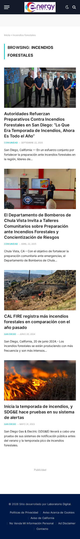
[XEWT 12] (40, 7)
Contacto (42, 528)
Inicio (7, 35)
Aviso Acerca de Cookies (58, 512)
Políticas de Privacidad (24, 512)
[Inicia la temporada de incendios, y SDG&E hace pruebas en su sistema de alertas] (40, 380)
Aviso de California (42, 518)
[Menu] (6, 7)
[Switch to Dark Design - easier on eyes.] (67, 7)
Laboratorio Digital (59, 504)
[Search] (74, 7)
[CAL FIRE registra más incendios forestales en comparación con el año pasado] (40, 290)
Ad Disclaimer (66, 523)
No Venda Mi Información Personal (31, 523)
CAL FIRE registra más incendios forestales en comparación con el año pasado (37, 322)
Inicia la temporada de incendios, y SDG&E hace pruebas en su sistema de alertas (39, 412)
